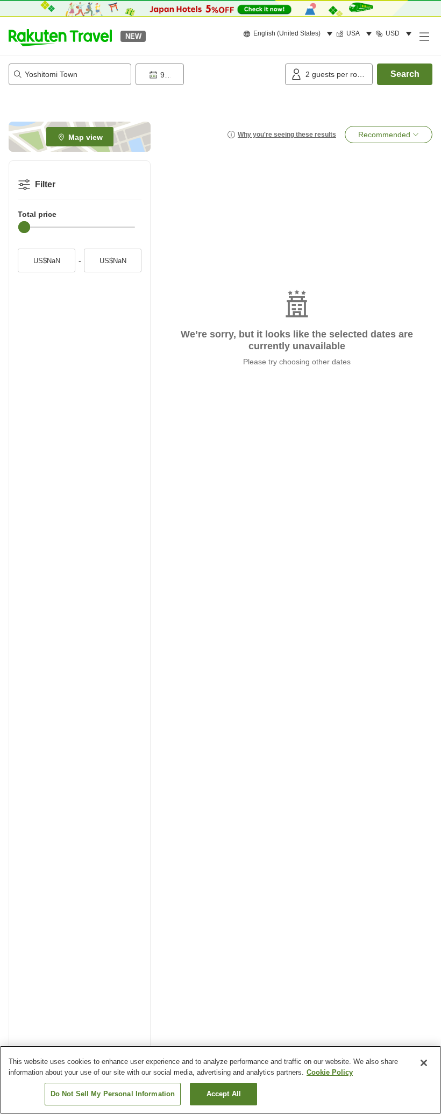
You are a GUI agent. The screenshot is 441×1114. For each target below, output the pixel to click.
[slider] (24, 227)
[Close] (424, 1063)
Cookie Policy (330, 1072)
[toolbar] (208, 74)
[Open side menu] (423, 36)
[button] (60, 36)
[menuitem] (289, 33)
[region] (220, 1080)
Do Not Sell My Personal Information (113, 1094)
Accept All (224, 1094)
